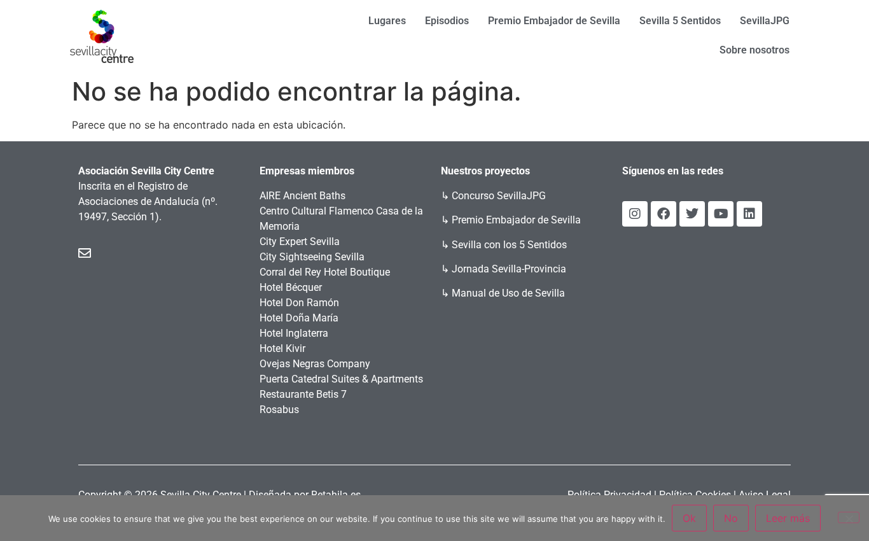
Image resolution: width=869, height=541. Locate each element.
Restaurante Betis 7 (303, 394)
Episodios (447, 21)
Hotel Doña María (299, 318)
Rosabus (279, 410)
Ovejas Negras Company (315, 364)
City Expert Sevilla (300, 241)
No (731, 518)
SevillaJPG (764, 21)
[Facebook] (663, 214)
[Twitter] (692, 214)
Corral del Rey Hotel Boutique (325, 272)
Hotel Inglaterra (294, 333)
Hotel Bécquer (291, 287)
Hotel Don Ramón (299, 303)
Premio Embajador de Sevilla (554, 21)
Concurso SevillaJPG (499, 196)
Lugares (387, 21)
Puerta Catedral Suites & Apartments (341, 379)
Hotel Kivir (282, 348)
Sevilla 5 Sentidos (680, 21)
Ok (689, 518)
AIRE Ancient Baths (302, 196)
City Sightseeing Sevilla (312, 257)
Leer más (788, 518)
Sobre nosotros (754, 50)
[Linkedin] (749, 214)
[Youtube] (720, 214)
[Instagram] (635, 214)
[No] (848, 517)
